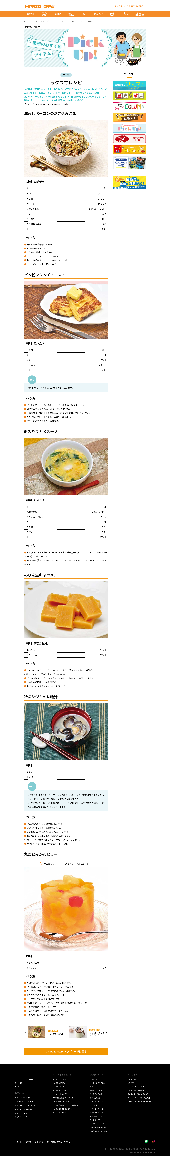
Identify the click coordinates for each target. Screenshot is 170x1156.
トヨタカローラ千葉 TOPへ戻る (129, 6)
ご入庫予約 (93, 1079)
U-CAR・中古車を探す (62, 1075)
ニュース (19, 1075)
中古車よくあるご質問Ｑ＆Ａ (62, 1109)
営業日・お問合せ (63, 1142)
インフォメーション (136, 1075)
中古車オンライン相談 (60, 1090)
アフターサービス (98, 1075)
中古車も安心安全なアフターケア (64, 1098)
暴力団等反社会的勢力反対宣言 (138, 1094)
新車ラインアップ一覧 (22, 1097)
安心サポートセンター (22, 1113)
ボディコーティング (96, 1109)
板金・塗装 (93, 1105)
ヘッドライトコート (96, 1112)
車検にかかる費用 (96, 1090)
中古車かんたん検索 (59, 1079)
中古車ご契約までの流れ (61, 1101)
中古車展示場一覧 (58, 1086)
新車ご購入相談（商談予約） (24, 1109)
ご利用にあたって (134, 1079)
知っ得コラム (19, 1083)
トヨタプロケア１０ (96, 1101)
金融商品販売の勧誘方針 (136, 1090)
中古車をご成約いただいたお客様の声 (65, 1105)
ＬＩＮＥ (18, 1086)
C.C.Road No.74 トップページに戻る (66, 1051)
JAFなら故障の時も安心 (98, 1127)
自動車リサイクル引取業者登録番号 (139, 1101)
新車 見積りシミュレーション (25, 1105)
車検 (91, 1086)
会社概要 (28, 1142)
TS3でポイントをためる (98, 1123)
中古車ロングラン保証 (60, 1094)
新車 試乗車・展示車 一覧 (24, 1101)
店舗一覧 (18, 1142)
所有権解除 (39, 1142)
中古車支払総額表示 (59, 1083)
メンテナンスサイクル (97, 1083)
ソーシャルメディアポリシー (137, 1086)
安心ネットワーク (21, 1117)
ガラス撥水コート (96, 1116)
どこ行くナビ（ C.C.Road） (24, 1079)
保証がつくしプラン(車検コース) (101, 1131)
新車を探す (20, 1093)
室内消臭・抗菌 (95, 1120)
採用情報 (50, 1142)
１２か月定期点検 (96, 1094)
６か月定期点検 (95, 1098)
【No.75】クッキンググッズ (96, 1034)
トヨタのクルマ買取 (59, 1112)
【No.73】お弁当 (55, 1034)
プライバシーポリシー (135, 1083)
